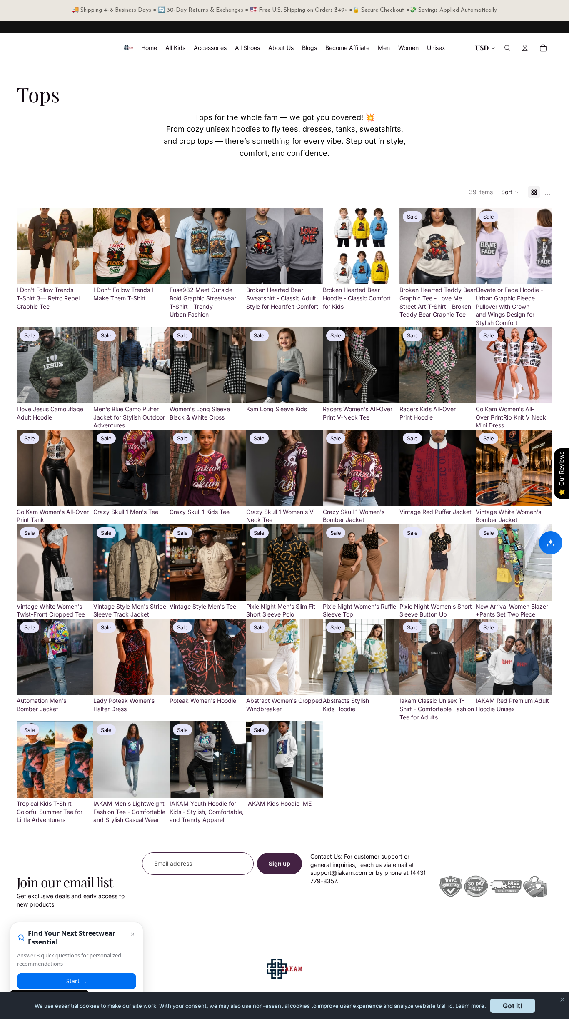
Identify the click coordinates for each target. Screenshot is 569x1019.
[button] (510, 192)
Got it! (512, 1006)
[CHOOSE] (80, 271)
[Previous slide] (26, 246)
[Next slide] (84, 246)
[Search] (507, 48)
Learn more (469, 1005)
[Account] (525, 48)
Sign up (279, 863)
